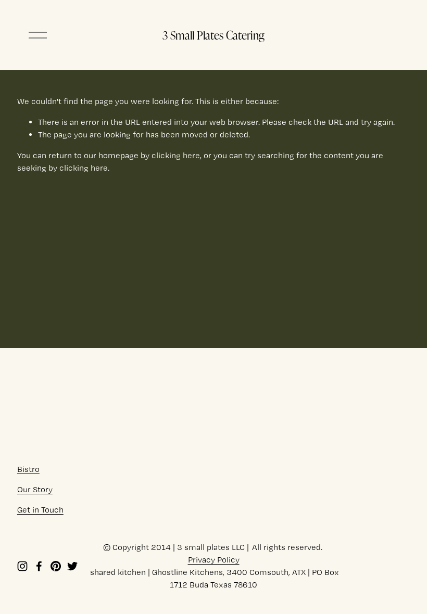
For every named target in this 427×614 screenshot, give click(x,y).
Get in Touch (40, 510)
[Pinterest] (56, 566)
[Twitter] (72, 566)
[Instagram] (22, 566)
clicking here (176, 155)
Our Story (35, 489)
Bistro (28, 469)
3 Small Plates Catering (213, 35)
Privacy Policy (214, 560)
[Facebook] (39, 566)
